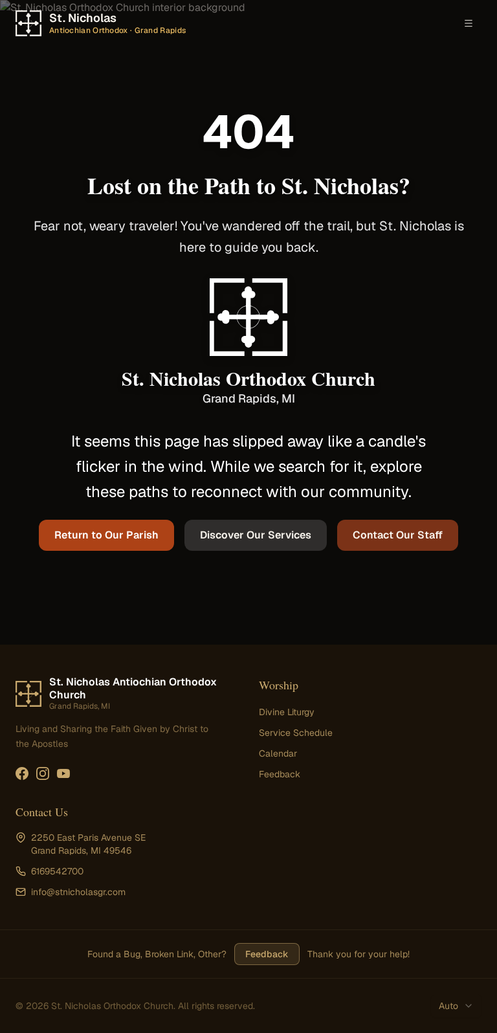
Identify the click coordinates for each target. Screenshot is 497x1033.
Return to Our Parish (106, 535)
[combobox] (456, 1005)
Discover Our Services (255, 535)
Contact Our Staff (398, 535)
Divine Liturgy (287, 712)
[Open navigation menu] (468, 23)
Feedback (279, 774)
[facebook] (22, 773)
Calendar (278, 753)
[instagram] (42, 773)
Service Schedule (296, 733)
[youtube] (63, 773)
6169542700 (57, 871)
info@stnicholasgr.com (78, 892)
